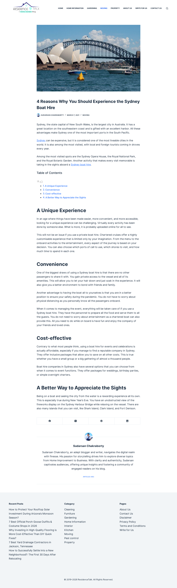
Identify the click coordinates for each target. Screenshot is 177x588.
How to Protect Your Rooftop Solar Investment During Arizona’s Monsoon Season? (31, 513)
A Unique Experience (56, 186)
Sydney (41, 140)
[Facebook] (50, 421)
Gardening (92, 8)
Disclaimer (126, 517)
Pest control (71, 538)
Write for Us (141, 8)
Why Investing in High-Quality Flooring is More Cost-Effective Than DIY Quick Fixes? (33, 534)
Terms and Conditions (132, 525)
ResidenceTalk (85, 579)
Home (60, 8)
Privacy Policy (128, 521)
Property (115, 8)
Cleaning (69, 509)
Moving (103, 8)
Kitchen (68, 530)
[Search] (167, 8)
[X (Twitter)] (75, 421)
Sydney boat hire (81, 164)
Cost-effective (53, 193)
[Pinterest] (101, 421)
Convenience (52, 189)
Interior (68, 525)
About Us (127, 8)
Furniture (69, 513)
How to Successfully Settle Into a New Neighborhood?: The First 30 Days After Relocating (32, 554)
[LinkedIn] (127, 421)
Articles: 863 (88, 477)
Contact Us (156, 8)
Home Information (75, 8)
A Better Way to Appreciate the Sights (65, 197)
